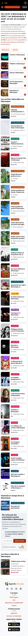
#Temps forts (5, 50)
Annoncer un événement (14, 616)
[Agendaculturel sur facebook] (11, 588)
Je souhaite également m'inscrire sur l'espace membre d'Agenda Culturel (15, 534)
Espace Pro (14, 613)
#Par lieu (15, 50)
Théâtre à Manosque (17, 64)
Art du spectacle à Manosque (16, 82)
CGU (14, 600)
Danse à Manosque (17, 73)
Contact (14, 605)
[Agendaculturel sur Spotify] (20, 588)
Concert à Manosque (17, 55)
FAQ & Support (14, 597)
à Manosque (18, 111)
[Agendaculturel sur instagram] (16, 588)
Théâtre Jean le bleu (18, 561)
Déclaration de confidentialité (14, 603)
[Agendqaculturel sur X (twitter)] (7, 588)
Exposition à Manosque (14, 91)
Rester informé (19, 541)
